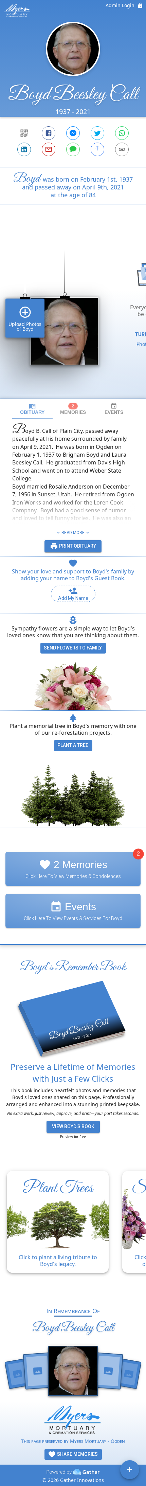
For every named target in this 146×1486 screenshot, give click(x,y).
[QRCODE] (24, 133)
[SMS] (73, 149)
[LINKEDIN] (24, 149)
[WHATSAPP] (122, 133)
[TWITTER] (97, 133)
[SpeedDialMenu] (129, 1469)
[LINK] (122, 149)
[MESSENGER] (73, 133)
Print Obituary (77, 546)
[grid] (73, 313)
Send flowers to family (73, 647)
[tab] (32, 409)
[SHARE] (97, 149)
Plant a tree (72, 745)
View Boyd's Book (73, 1126)
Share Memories (77, 1454)
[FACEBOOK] (48, 133)
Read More (73, 532)
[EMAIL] (48, 149)
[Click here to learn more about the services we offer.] (73, 1421)
